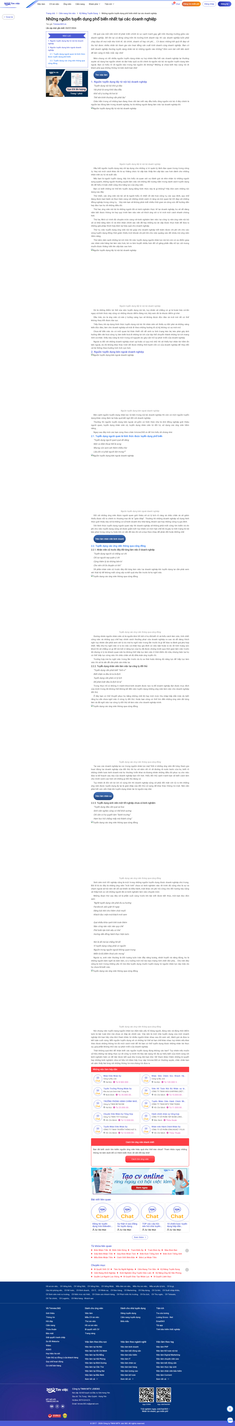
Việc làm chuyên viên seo (167, 1359)
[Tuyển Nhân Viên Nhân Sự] (98, 1129)
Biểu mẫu (125, 1321)
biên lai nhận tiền (147, 1257)
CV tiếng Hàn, (94, 1286)
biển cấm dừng (119, 1250)
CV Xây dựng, (144, 1290)
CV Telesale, (170, 1294)
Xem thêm (139, 1237)
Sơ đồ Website (52, 1341)
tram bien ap (153, 1250)
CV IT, (93, 1290)
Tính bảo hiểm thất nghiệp (168, 1329)
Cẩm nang (80, 4)
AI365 (48, 1349)
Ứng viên (67, 4)
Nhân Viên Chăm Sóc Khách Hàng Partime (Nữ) (169, 1076)
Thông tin (50, 1317)
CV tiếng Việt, (80, 1286)
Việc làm (41, 4)
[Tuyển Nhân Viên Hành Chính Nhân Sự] (146, 1104)
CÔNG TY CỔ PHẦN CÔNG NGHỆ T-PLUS (168, 1129)
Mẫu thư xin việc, (140, 1286)
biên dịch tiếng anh (172, 1254)
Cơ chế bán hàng (53, 1365)
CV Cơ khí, (156, 1290)
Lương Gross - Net (164, 1317)
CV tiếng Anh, (66, 1286)
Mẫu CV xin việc (92, 1317)
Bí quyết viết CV (102, 1269)
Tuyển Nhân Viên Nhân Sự (115, 1126)
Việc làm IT (126, 1359)
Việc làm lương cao (129, 1371)
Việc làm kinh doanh (130, 1347)
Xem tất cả (90, 1379)
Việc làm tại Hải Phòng (95, 1359)
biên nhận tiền (101, 1250)
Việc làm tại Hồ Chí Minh (96, 1351)
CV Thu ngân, (157, 1294)
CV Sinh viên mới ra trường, (58, 1294)
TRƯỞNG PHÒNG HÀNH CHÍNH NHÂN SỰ (120, 1101)
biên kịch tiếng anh (149, 1254)
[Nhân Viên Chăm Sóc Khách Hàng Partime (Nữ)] (146, 1079)
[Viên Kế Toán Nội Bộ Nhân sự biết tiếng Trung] (146, 1091)
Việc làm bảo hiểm (129, 1355)
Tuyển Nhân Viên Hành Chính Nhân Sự (169, 1101)
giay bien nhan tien (126, 1254)
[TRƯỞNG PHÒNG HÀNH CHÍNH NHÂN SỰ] (98, 1104)
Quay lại (8, 17)
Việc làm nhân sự (128, 1363)
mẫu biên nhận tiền (103, 1257)
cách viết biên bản (125, 1257)
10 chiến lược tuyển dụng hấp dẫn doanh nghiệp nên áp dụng (177, 1225)
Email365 (160, 1321)
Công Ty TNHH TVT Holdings (115, 1117)
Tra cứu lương (162, 1313)
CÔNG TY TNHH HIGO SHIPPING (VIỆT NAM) (167, 1091)
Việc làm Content (164, 1375)
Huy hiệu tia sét (53, 1353)
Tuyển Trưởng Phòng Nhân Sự (117, 1088)
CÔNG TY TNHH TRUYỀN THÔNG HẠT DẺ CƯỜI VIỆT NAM (120, 1129)
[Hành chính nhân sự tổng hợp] (146, 1117)
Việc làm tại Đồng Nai (95, 1371)
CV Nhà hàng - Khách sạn (82, 1298)
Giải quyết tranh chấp (55, 1337)
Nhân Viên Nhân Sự (112, 1076)
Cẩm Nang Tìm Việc (146, 1269)
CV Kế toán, (69, 1290)
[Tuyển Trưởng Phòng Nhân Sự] (98, 1091)
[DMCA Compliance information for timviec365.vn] (65, 1415)
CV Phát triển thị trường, (127, 1294)
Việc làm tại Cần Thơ (94, 1367)
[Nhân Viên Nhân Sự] (98, 1079)
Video (48, 1345)
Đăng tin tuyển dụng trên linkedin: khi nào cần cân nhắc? (101, 1225)
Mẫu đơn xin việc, (123, 1286)
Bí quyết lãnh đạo (162, 1276)
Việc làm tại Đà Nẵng (94, 1355)
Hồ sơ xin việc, (52, 1286)
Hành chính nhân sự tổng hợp (165, 1114)
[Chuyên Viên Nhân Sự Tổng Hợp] (98, 1117)
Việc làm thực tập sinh (166, 1367)
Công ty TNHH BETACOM (113, 1104)
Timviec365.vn (59, 24)
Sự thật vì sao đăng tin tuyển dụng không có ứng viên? (127, 1225)
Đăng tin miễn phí (191, 4)
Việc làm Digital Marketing (168, 1355)
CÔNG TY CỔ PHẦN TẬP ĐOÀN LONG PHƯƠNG (167, 1117)
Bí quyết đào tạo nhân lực (136, 1276)
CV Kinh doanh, (83, 1290)
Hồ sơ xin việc (91, 1325)
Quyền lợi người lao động (106, 1276)
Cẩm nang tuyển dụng (130, 1317)
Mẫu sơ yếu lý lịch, (157, 1286)
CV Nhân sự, (103, 1290)
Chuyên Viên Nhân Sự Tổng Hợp (118, 1114)
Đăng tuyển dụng (128, 1313)
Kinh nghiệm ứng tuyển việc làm (135, 1273)
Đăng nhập (209, 4)
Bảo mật (50, 1333)
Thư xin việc (90, 1321)
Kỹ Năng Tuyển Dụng (170, 1269)
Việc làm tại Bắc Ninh (94, 1375)
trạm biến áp (136, 1250)
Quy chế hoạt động (54, 1361)
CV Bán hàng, (116, 1290)
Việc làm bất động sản (131, 1351)
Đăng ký (224, 4)
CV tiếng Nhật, (107, 1286)
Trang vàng (90, 1333)
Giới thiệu (50, 1313)
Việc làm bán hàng (129, 1367)
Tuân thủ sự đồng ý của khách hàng (62, 1357)
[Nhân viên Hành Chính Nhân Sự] (146, 1129)
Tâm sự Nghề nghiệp (123, 1269)
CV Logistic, (64, 1298)
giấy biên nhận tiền (103, 1254)
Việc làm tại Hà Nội (93, 1347)
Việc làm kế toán (128, 1375)
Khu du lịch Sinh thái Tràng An (116, 1091)
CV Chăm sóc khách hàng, (103, 1294)
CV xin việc (54, 4)
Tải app (159, 1325)
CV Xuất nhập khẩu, (171, 1290)
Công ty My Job (110, 1079)
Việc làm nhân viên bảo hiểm (169, 1371)
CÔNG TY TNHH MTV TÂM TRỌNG (166, 1104)
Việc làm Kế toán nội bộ (167, 1351)
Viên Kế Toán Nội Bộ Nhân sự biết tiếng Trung (169, 1088)
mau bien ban (170, 1250)
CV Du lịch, (145, 1294)
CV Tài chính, (51, 1298)
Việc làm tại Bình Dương (95, 1363)
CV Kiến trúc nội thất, (81, 1294)
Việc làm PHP (162, 1347)
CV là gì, (170, 1286)
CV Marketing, (130, 1290)
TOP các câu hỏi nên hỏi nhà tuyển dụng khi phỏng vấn (152, 1225)
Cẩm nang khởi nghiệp (105, 1273)
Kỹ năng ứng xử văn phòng (168, 1273)
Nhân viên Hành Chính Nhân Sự (166, 1126)
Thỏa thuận (51, 1329)
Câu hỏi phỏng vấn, (54, 1290)
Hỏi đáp (49, 1321)
